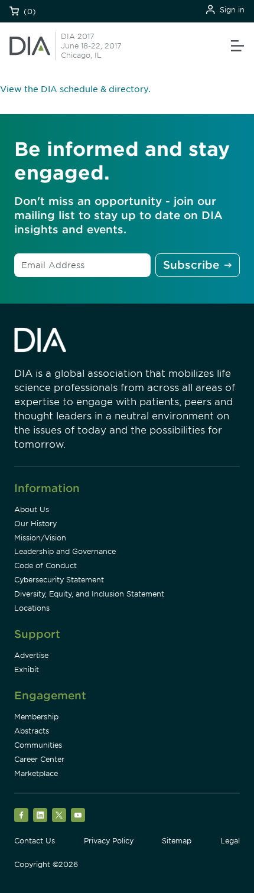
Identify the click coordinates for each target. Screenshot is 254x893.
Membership (36, 716)
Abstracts (31, 730)
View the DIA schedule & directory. (75, 89)
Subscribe (191, 265)
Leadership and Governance (65, 551)
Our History (35, 523)
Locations (32, 608)
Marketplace (36, 773)
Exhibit (26, 669)
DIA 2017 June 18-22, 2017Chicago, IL (91, 46)
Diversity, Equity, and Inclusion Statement (89, 593)
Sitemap (176, 840)
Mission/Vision (40, 537)
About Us (31, 509)
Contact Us (34, 840)
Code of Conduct (45, 565)
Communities (38, 745)
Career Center (39, 759)
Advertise (31, 655)
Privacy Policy (108, 840)
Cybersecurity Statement (59, 579)
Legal (230, 840)
